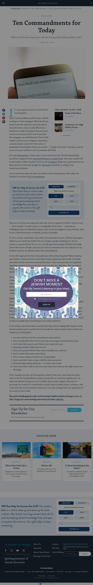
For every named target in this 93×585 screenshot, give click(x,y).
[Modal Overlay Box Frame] (46, 292)
